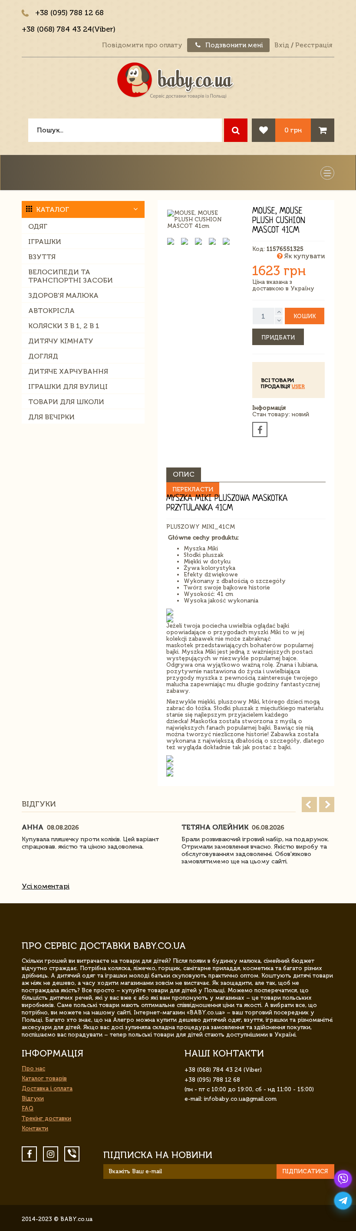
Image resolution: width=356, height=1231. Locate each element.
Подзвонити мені (233, 45)
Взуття (42, 257)
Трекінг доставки (46, 1118)
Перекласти (192, 489)
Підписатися (305, 1171)
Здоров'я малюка (63, 295)
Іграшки (44, 241)
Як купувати (304, 256)
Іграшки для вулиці (68, 386)
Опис (183, 474)
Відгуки (33, 1098)
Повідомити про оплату (142, 45)
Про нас (33, 1068)
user (298, 386)
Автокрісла (51, 310)
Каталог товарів (44, 1078)
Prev (309, 804)
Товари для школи (66, 402)
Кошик (304, 316)
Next (326, 804)
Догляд (43, 356)
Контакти (35, 1128)
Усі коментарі (45, 886)
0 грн (293, 130)
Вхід (281, 45)
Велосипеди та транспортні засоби (70, 276)
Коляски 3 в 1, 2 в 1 (63, 326)
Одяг (37, 226)
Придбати (278, 337)
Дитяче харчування (68, 371)
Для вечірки (51, 417)
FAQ (27, 1108)
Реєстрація (313, 45)
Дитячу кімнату (60, 341)
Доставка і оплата (47, 1088)
